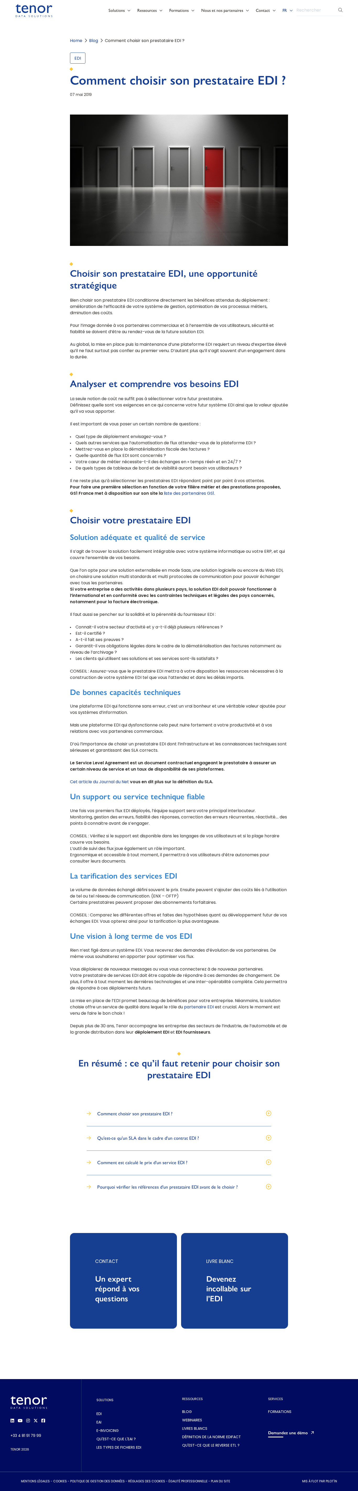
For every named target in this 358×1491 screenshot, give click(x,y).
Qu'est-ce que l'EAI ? (116, 1439)
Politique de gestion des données (97, 1481)
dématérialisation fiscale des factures (167, 449)
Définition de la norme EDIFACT (211, 1437)
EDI (77, 58)
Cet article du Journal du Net (99, 782)
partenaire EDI (199, 1007)
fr (285, 10)
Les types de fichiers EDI (118, 1448)
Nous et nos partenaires (222, 10)
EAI (98, 1423)
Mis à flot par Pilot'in (319, 1481)
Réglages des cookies (146, 1481)
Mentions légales (35, 1481)
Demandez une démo (288, 1432)
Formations (179, 10)
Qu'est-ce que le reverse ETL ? (211, 1446)
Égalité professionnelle (188, 1481)
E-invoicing (107, 1431)
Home (76, 41)
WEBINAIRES (192, 1420)
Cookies (60, 1481)
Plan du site (220, 1481)
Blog (93, 41)
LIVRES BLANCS (194, 1429)
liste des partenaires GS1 (189, 494)
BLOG (187, 1412)
